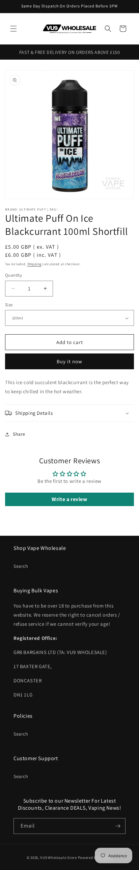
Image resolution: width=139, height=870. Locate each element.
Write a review (69, 499)
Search (20, 566)
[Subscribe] (117, 826)
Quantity (13, 275)
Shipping (34, 264)
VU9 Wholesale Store (58, 857)
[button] (13, 28)
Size (9, 305)
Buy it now (69, 361)
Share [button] (19, 434)
